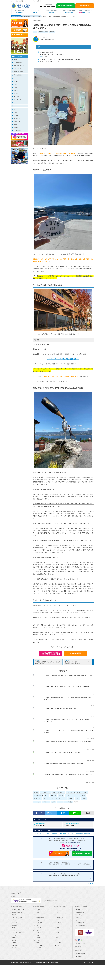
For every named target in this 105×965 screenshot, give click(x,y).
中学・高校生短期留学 (17, 932)
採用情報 (56, 962)
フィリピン (74, 795)
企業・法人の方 (78, 946)
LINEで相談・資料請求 (83, 853)
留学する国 (72, 824)
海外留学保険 (79, 915)
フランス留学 (36, 935)
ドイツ (77, 798)
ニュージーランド (48, 798)
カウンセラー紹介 (68, 833)
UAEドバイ (57, 945)
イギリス (57, 798)
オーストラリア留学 (38, 915)
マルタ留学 (36, 925)
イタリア (71, 798)
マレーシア (82, 795)
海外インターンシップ (58, 792)
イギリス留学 (36, 920)
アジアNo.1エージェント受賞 (41, 833)
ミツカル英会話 (80, 953)
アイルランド (46, 802)
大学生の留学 (15, 940)
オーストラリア (37, 798)
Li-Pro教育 (78, 956)
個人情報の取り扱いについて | (29, 962)
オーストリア (36, 802)
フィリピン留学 (37, 927)
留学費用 (78, 910)
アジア (46, 795)
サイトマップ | (51, 962)
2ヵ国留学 (14, 925)
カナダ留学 (36, 912)
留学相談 (84, 5)
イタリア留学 (36, 938)
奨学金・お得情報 (80, 912)
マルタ (53, 802)
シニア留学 (14, 948)
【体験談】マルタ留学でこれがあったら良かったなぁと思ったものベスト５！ (48, 662)
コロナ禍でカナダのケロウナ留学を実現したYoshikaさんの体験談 (59, 59)
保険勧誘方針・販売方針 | (42, 962)
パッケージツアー (16, 930)
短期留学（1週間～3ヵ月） (18, 910)
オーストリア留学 (37, 945)
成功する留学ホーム (18, 893)
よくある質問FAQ (80, 922)
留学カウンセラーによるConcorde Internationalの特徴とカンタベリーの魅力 (78, 662)
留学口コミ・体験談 (43, 31)
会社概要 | (13, 962)
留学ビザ (78, 917)
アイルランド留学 (37, 922)
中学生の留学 (15, 935)
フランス (64, 798)
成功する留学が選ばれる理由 (82, 833)
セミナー (59, 802)
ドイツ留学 (36, 943)
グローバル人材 (71, 792)
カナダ (34, 31)
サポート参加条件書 (80, 925)
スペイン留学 (36, 940)
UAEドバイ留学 (37, 948)
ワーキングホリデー (45, 792)
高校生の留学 (15, 938)
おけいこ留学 (15, 927)
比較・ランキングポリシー (81, 944)
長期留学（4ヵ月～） (17, 912)
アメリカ (61, 795)
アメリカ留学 (36, 910)
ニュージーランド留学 (38, 917)
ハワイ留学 (36, 930)
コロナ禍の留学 (68, 802)
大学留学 (14, 943)
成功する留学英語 (38, 795)
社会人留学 (14, 945)
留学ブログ (78, 920)
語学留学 (52, 31)
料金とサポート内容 (57, 833)
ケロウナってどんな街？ (46, 52)
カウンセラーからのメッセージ (48, 62)
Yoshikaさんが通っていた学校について (51, 55)
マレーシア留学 (37, 932)
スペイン (84, 798)
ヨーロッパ (53, 795)
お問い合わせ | (19, 962)
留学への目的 (40, 824)
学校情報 (43, 57)
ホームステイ (15, 922)
